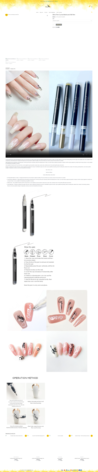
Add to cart (59, 24)
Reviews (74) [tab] (13, 68)
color (53, 18)
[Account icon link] (91, 6)
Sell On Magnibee (52, 12)
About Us (41, 12)
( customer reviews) (61, 16)
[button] (91, 12)
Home (37, 12)
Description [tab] (8, 68)
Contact (45, 12)
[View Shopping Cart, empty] (89, 7)
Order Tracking (59, 12)
